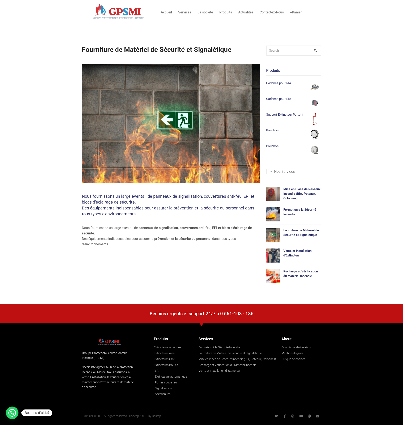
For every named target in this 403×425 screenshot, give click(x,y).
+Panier (296, 12)
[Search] (315, 51)
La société (205, 12)
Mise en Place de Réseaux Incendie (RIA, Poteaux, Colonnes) (302, 193)
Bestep (156, 416)
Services (184, 12)
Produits (225, 12)
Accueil (166, 12)
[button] (12, 413)
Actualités (245, 12)
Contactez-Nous (272, 12)
